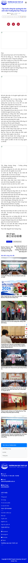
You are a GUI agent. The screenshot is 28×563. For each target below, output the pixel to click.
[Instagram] (26, 332)
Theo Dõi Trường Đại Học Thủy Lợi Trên (11, 16)
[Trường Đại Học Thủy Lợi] (12, 2)
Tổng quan (4, 497)
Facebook (5, 531)
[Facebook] (26, 325)
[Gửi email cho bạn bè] (15, 236)
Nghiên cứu (4, 521)
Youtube (4, 537)
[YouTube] (26, 328)
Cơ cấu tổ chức (5, 506)
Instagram (5, 534)
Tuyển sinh (4, 518)
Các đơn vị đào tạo (6, 512)
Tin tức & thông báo (9, 445)
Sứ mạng (3, 500)
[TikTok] (26, 336)
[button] (26, 2)
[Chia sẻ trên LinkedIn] (20, 236)
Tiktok (4, 540)
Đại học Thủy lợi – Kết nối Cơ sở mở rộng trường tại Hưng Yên (7, 248)
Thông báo (5, 455)
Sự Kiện (4, 452)
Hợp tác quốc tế (5, 524)
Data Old (15, 14)
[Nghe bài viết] (8, 24)
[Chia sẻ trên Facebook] (10, 236)
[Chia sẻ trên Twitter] (12, 236)
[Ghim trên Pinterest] (18, 236)
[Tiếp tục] (18, 24)
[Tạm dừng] (13, 24)
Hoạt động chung (17, 241)
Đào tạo (3, 515)
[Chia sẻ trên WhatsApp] (7, 236)
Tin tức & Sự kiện (5, 503)
